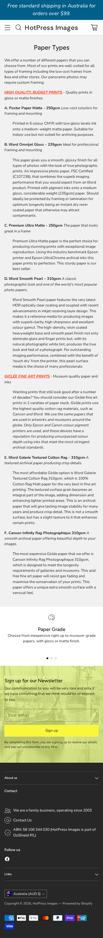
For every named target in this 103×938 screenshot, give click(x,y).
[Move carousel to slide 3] (56, 658)
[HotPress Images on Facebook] (7, 860)
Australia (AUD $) (27, 894)
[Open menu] (7, 27)
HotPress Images (45, 903)
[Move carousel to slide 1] (47, 658)
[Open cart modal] (94, 27)
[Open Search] (18, 27)
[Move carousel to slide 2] (51, 658)
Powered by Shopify (77, 903)
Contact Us (22, 820)
